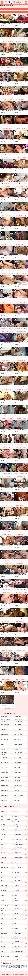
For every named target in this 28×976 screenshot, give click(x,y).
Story (7, 864)
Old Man (20, 908)
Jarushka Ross (18, 490)
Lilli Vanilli (17, 128)
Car (7, 854)
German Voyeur (17, 759)
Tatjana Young (10, 273)
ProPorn (3, 126)
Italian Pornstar (17, 803)
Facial (16, 55)
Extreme (20, 824)
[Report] (12, 25)
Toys (7, 809)
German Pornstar (18, 736)
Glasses (7, 898)
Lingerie (24, 447)
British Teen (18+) (20, 877)
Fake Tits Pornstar (18, 775)
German (8, 157)
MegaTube (3, 199)
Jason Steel (3, 200)
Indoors (7, 918)
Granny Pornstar (17, 726)
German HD (3, 747)
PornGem (17, 228)
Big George (25, 592)
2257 (20, 974)
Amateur (17, 26)
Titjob (20, 837)
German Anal (17, 754)
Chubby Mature (7, 933)
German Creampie (18, 752)
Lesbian (2, 215)
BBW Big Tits (20, 913)
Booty (20, 915)
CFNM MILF (7, 910)
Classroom (7, 880)
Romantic (17, 563)
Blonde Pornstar (17, 729)
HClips (16, 25)
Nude (7, 839)
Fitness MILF (20, 890)
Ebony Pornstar (17, 742)
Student (20, 814)
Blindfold (7, 900)
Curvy (8, 505)
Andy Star (17, 635)
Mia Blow (17, 505)
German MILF (3, 770)
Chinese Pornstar (4, 734)
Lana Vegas (23, 273)
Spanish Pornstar (18, 716)
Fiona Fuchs (3, 142)
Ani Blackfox (17, 273)
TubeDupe (3, 97)
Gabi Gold (3, 113)
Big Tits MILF (20, 931)
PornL (16, 460)
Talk (7, 877)
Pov (5, 70)
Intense (7, 847)
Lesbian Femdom (20, 834)
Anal (20, 55)
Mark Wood (17, 200)
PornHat (3, 141)
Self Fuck (20, 956)
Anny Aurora (10, 418)
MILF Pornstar (4, 800)
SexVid (16, 199)
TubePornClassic (18, 54)
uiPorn (2, 518)
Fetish (22, 186)
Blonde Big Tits (20, 867)
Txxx (16, 155)
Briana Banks (17, 693)
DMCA (16, 974)
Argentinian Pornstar (18, 770)
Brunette (17, 287)
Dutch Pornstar (17, 762)
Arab (7, 928)
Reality (21, 563)
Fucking (20, 811)
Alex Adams (10, 345)
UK (7, 923)
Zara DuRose (17, 577)
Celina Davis (3, 229)
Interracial (17, 664)
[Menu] (2, 2)
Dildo (2, 157)
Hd (2, 55)
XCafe (2, 25)
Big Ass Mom (7, 915)
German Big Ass (4, 762)
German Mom (17, 767)
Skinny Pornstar (17, 757)
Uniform (10, 99)
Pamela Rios (3, 505)
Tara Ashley (3, 374)
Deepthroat (7, 826)
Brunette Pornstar (4, 787)
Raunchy (20, 928)
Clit (20, 903)
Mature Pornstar (17, 790)
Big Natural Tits (23, 679)
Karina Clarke (23, 41)
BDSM (20, 809)
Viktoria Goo (17, 621)
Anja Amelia (3, 432)
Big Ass (21, 26)
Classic (20, 816)
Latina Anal (7, 941)
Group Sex (20, 859)
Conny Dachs (3, 273)
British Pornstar (4, 752)
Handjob (22, 244)
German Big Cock (18, 764)
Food (7, 816)
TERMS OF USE (4, 974)
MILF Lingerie (7, 837)
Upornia (17, 39)
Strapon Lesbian (20, 875)
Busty (12, 708)
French (21, 447)
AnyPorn (17, 547)
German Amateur (18, 798)
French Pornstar (17, 772)
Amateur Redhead (18, 418)
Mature (20, 389)
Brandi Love (3, 490)
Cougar (7, 862)
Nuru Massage (7, 890)
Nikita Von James (4, 84)
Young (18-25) (7, 887)
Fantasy (7, 829)
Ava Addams (24, 403)
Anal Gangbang (20, 872)
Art (7, 872)
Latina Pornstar (17, 747)
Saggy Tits (20, 887)
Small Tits (17, 84)
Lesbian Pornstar (4, 764)
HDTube (2, 286)
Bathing (20, 959)
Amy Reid (22, 258)
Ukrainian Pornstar (18, 785)
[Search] (26, 2)
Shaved (11, 41)
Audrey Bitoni (4, 534)
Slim (7, 903)
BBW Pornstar (17, 777)
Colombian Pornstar (5, 785)
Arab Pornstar (4, 736)
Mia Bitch (3, 331)
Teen (25, 331)
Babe (21, 157)
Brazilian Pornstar (18, 744)
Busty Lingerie (20, 946)
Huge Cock (20, 895)
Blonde (19, 142)
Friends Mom (20, 926)
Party (2, 99)
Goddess (7, 946)
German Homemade (18, 782)
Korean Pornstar (4, 777)
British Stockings (20, 857)
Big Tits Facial (20, 948)
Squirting (7, 811)
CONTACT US (24, 974)
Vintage (23, 55)
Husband (3, 664)
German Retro (17, 800)
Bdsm (16, 316)
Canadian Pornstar (18, 719)
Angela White (3, 418)
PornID (2, 416)
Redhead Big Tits (7, 857)
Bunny (20, 953)
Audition (7, 931)
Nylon (7, 844)
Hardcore (3, 41)
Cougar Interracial (7, 867)
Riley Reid (3, 258)
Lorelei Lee (17, 679)
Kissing (20, 849)
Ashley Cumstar (18, 592)
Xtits (2, 83)
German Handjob (18, 734)
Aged (7, 936)
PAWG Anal (7, 920)
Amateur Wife (8, 128)
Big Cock (9, 389)
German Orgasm (17, 731)
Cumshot (3, 360)
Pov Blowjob (8, 302)
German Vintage (4, 739)
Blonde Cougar (20, 910)
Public (7, 331)
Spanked (20, 900)
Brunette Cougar (7, 892)
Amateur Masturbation (7, 819)
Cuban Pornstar (4, 803)
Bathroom (7, 852)
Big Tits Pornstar (4, 754)
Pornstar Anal (4, 767)
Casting (20, 854)
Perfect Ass (20, 829)
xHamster (3, 242)
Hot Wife (20, 826)
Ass (9, 26)
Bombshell (3, 26)
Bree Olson (17, 258)
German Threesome (18, 795)
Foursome (7, 824)
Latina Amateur (20, 839)
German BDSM (4, 749)
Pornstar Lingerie (4, 726)
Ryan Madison (18, 403)
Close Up (23, 171)
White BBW (20, 870)
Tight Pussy (20, 885)
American (17, 157)
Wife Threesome (20, 880)
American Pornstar (5, 780)
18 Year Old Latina (7, 956)
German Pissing (17, 792)
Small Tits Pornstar (5, 731)
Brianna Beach (4, 345)
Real (7, 926)
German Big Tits (17, 739)
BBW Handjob (7, 885)
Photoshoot (7, 875)
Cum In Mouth (9, 200)
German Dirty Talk (18, 721)
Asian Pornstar (4, 716)
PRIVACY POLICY (11, 974)
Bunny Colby (17, 113)
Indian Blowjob (7, 953)
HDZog (16, 126)
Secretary (20, 882)
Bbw (11, 316)
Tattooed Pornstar (4, 795)
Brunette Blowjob (20, 821)
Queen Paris (3, 244)
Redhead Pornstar (4, 790)
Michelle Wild (18, 171)
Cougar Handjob (20, 842)
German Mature (4, 759)
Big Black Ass (20, 898)
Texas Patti (23, 200)
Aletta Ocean (17, 519)
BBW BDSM (7, 859)
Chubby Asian (20, 852)
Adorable (20, 936)
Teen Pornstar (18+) (18, 787)
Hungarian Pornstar (5, 724)
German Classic (4, 775)
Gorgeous (7, 943)
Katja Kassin (3, 287)
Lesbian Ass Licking (20, 951)
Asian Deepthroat (7, 948)
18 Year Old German (5, 757)
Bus (7, 814)
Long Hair (22, 548)
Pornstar (9, 215)
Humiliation (20, 819)
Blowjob (25, 26)
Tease (20, 862)
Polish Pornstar (4, 742)
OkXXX (2, 300)
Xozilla (2, 373)
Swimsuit (20, 943)
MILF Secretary (7, 842)
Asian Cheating (20, 933)
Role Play (7, 908)
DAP (20, 920)
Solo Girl (7, 849)
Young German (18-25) (6, 719)
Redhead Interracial (20, 844)
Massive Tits (20, 864)
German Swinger (18, 724)
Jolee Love (17, 41)
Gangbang (7, 938)
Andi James (3, 476)
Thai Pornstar (17, 780)
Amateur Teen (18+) (20, 905)
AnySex (2, 402)
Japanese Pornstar (5, 772)
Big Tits (8, 70)
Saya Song (24, 693)
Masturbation (20, 70)
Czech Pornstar (4, 782)
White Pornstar (4, 729)
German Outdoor (4, 721)
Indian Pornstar (4, 792)
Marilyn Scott (3, 606)
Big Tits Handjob (7, 905)
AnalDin (3, 39)
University (20, 941)
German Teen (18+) (5, 798)
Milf (7, 26)
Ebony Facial (7, 834)
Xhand (16, 83)
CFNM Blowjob (20, 831)
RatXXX (16, 141)
